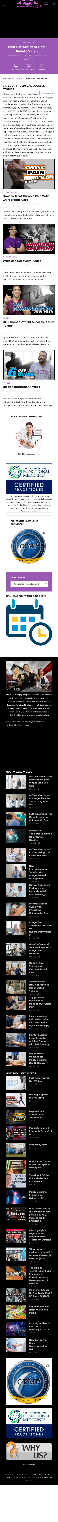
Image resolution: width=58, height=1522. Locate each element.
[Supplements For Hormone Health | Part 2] (16, 1312)
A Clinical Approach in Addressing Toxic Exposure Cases (40, 852)
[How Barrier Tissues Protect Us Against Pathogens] (16, 1167)
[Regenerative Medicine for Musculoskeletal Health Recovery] (16, 1059)
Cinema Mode (29, 70)
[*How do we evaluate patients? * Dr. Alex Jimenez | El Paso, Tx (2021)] (16, 1254)
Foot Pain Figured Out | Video (39, 1079)
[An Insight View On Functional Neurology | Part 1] (16, 1329)
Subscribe (42, 70)
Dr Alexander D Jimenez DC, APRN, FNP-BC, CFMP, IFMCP (28, 56)
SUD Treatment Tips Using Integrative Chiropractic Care (40, 817)
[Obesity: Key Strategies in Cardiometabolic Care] (16, 968)
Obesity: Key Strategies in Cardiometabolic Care (38, 968)
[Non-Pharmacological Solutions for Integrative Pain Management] (16, 871)
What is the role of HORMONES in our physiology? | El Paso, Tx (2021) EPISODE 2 (39, 1214)
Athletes (7, 318)
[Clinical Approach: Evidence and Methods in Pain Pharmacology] (16, 890)
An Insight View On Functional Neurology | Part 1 (40, 1326)
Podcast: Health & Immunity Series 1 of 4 (40, 1131)
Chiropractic (29, 42)
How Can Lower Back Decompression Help (38, 1345)
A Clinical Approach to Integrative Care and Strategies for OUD (40, 800)
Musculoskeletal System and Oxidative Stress (38, 1195)
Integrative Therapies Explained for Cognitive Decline (40, 835)
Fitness (6, 383)
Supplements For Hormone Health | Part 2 (39, 1309)
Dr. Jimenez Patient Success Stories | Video (29, 323)
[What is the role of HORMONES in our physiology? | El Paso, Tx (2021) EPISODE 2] (16, 1214)
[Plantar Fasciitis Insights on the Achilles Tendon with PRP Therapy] (16, 1040)
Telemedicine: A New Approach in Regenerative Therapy (39, 986)
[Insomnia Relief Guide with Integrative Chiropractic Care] (16, 909)
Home (6, 78)
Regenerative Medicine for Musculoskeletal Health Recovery (38, 1058)
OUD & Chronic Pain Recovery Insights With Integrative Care (40, 781)
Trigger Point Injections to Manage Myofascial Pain (40, 1002)
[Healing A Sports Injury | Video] (16, 1100)
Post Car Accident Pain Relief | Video (26, 49)
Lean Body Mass (38, 1144)
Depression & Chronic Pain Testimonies (36, 1114)
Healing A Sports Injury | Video (38, 1096)
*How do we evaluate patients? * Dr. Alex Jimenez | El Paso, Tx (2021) (40, 1254)
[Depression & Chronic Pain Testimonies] (16, 1117)
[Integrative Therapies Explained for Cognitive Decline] (16, 836)
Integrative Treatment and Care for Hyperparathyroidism (40, 928)
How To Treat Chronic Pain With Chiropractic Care (26, 198)
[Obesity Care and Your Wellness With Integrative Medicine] (16, 949)
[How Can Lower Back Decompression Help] (16, 1345)
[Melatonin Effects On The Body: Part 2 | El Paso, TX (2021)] (16, 1295)
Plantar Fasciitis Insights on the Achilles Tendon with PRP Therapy (39, 1040)
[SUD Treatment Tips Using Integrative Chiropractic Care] (16, 819)
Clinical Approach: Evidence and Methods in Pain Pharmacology (39, 890)
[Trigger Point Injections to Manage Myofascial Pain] (16, 1003)
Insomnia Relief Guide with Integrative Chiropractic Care (39, 908)
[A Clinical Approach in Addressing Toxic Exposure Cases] (16, 855)
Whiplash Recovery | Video (22, 261)
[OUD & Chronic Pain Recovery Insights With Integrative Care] (16, 782)
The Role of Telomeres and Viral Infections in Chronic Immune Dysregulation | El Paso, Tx (40, 1275)
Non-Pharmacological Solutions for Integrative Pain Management (38, 872)
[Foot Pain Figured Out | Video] (16, 1083)
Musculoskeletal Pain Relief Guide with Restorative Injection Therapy (39, 1021)
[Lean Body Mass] (16, 1150)
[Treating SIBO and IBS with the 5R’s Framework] (16, 1181)
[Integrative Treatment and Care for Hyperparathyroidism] (16, 928)
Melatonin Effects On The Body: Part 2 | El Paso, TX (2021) (40, 1293)
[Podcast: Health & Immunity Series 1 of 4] (16, 1133)
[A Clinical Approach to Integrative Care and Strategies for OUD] (16, 801)
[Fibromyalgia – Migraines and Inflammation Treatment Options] (16, 1236)
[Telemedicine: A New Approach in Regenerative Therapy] (16, 987)
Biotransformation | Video (21, 387)
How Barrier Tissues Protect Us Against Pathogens (40, 1164)
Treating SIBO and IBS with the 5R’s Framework (39, 1178)
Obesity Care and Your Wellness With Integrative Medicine (40, 949)
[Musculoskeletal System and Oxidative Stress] (16, 1197)
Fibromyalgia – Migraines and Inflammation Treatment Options (40, 1235)
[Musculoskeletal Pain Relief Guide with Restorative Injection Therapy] (16, 1022)
